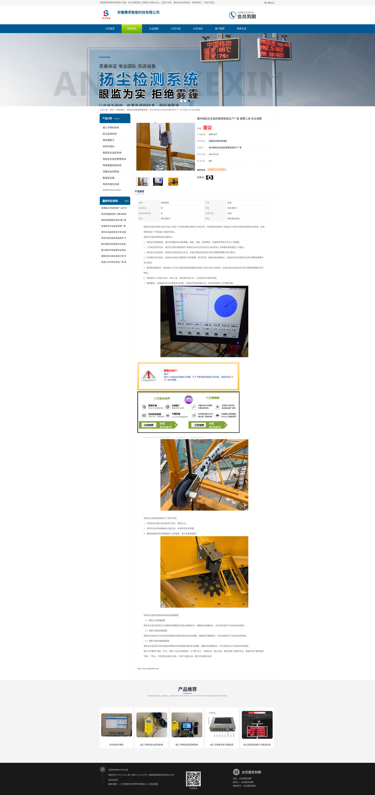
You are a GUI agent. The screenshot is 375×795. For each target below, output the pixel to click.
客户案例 (219, 28)
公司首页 (110, 28)
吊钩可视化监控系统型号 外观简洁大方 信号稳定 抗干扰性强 (115, 238)
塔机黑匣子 (108, 140)
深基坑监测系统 (111, 171)
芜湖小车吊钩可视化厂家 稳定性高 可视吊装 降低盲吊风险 (115, 262)
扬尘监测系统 (110, 134)
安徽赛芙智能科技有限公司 (160, 775)
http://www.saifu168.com (148, 669)
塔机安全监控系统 (112, 153)
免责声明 (134, 784)
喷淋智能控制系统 (112, 165)
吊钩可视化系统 (111, 184)
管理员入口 (144, 784)
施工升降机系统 (111, 127)
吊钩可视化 (108, 146)
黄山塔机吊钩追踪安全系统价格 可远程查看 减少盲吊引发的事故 (115, 250)
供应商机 (132, 28)
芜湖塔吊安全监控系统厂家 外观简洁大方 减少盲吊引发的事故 (115, 226)
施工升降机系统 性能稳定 (151, 745)
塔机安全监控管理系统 (137, 110)
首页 (112, 110)
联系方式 (241, 28)
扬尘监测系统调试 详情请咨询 (186, 745)
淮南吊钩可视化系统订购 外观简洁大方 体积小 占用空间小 (115, 256)
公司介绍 (175, 28)
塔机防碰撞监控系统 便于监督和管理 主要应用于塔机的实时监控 (115, 220)
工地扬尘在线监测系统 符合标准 (257, 745)
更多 (127, 201)
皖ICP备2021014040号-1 (138, 775)
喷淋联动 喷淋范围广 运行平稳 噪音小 (115, 208)
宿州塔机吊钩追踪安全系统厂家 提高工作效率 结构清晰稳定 (115, 244)
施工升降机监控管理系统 (116, 745)
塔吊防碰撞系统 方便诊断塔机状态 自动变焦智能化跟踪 (115, 214)
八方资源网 (124, 784)
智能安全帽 (108, 178)
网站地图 (154, 784)
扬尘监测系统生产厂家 (222, 745)
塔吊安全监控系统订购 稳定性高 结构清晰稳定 (115, 232)
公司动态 (197, 28)
